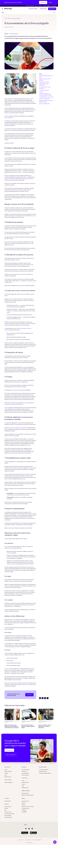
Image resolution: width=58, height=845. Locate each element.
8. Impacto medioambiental (44, 98)
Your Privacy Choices (35, 839)
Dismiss (50, 2)
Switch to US (43, 2)
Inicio (5, 18)
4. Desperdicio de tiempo (44, 90)
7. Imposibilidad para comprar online (46, 97)
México (25, 824)
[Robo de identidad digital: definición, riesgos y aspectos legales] (29, 714)
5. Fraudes (41, 92)
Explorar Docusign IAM (10, 754)
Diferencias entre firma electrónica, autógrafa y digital (46, 101)
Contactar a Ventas (33, 8)
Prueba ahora (29, 694)
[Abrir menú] (2, 9)
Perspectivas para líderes (15, 18)
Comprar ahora (43, 8)
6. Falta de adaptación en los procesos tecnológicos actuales (45, 94)
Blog (9, 18)
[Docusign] (8, 8)
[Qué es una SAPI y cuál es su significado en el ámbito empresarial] (45, 714)
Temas (54, 12)
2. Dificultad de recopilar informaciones (44, 84)
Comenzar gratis (9, 750)
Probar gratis (52, 8)
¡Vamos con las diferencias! (44, 103)
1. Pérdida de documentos (44, 82)
